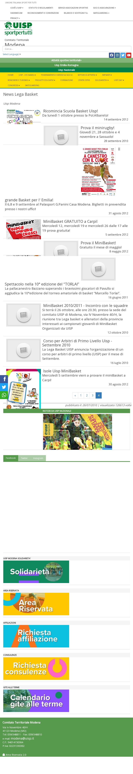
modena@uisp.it (22, 738)
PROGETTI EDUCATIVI (44, 80)
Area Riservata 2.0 (15, 754)
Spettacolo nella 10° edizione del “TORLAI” (42, 284)
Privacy (14, 18)
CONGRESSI (13, 85)
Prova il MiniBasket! (98, 242)
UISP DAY (118, 80)
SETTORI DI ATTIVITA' (86, 75)
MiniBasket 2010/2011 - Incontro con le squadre (85, 305)
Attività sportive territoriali (65, 60)
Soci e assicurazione (103, 7)
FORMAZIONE (66, 80)
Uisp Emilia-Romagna (66, 65)
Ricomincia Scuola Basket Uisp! (70, 110)
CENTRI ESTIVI (84, 80)
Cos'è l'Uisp (16, 7)
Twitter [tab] (24, 458)
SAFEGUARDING (100, 13)
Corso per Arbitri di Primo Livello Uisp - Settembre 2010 (77, 342)
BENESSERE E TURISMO (18, 80)
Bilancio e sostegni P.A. (76, 13)
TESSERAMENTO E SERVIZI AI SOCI (56, 75)
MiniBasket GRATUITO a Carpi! (70, 221)
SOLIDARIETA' (101, 80)
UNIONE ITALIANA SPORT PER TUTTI (20, 2)
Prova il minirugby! (97, 127)
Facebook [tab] (11, 458)
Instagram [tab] (38, 458)
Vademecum (16, 13)
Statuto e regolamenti (41, 7)
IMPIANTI (106, 75)
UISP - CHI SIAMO (26, 75)
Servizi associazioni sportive (73, 7)
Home (11, 75)
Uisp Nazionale (66, 69)
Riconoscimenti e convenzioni (43, 13)
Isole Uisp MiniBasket (62, 370)
